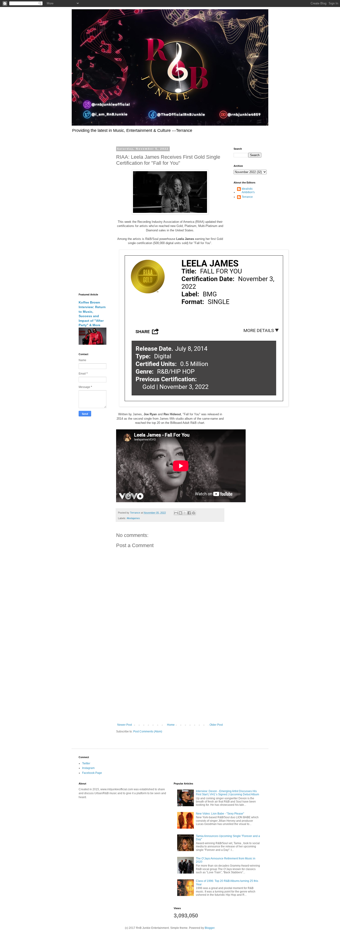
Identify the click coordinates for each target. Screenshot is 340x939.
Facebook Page (92, 773)
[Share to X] (184, 513)
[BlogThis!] (180, 513)
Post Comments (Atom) (147, 731)
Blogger (209, 928)
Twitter (86, 763)
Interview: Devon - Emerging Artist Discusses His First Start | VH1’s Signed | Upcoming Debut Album (227, 793)
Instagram (88, 768)
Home (171, 724)
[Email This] (176, 513)
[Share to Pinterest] (193, 513)
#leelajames (133, 518)
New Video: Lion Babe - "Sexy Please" (220, 813)
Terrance (247, 196)
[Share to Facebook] (189, 513)
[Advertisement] (170, 685)
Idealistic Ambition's (248, 190)
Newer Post (124, 724)
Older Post (216, 724)
